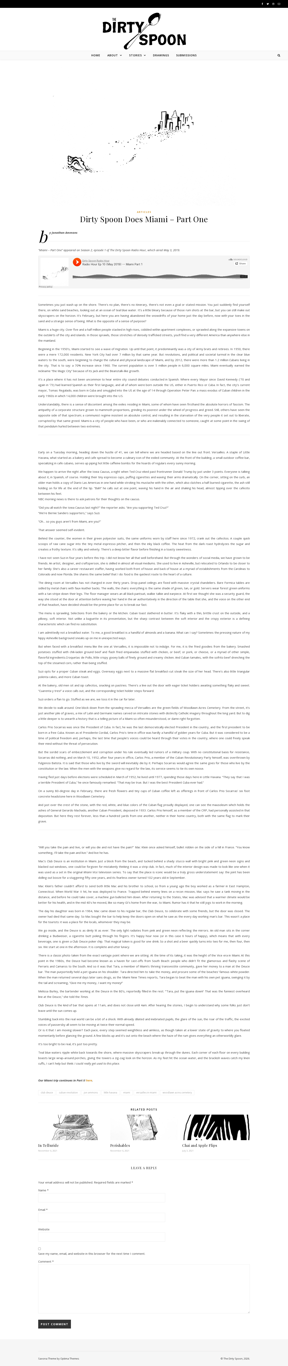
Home (95, 55)
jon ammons (91, 1092)
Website (44, 1229)
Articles (144, 212)
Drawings (161, 55)
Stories (135, 55)
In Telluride (48, 1145)
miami (126, 1092)
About (112, 55)
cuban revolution (68, 1092)
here (89, 1080)
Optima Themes (69, 1358)
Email (43, 1210)
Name (43, 1190)
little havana (110, 1092)
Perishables (120, 1145)
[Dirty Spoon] (144, 29)
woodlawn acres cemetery (177, 1092)
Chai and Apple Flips (199, 1145)
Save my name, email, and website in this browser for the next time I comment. (91, 1254)
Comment (46, 1261)
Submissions (186, 55)
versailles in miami (146, 1092)
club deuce (47, 1092)
